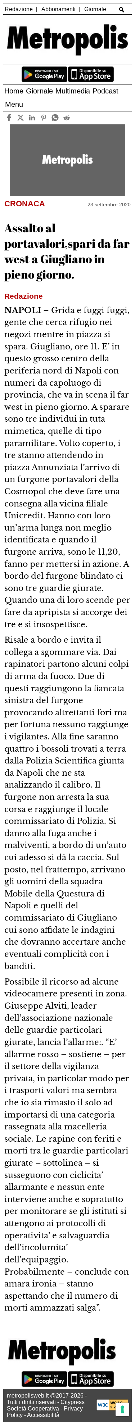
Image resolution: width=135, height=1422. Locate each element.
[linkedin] (32, 118)
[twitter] (20, 118)
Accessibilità (43, 1415)
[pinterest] (44, 118)
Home (13, 91)
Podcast (105, 91)
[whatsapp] (55, 118)
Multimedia (72, 91)
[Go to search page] (121, 9)
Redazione (19, 9)
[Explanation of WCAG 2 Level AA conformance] (112, 1408)
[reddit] (67, 118)
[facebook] (9, 118)
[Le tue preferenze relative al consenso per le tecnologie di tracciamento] (122, 1409)
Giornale (95, 9)
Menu (14, 104)
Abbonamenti (58, 9)
